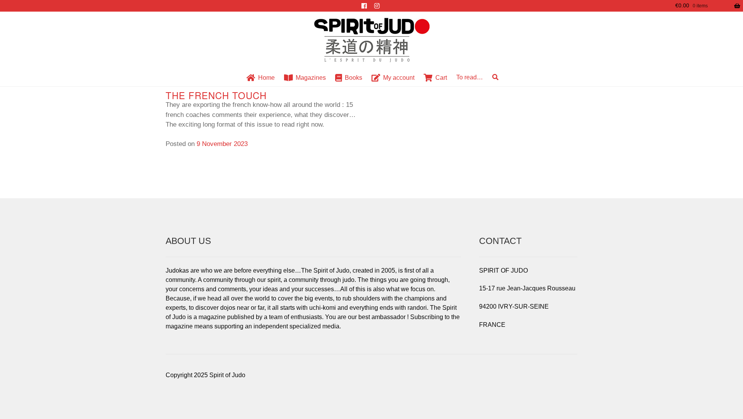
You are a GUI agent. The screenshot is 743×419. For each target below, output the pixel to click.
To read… (469, 77)
